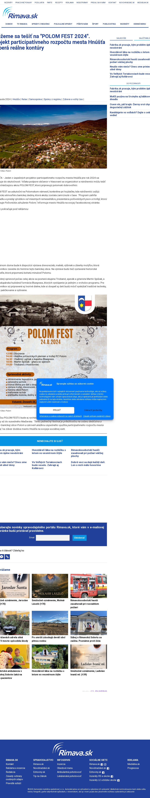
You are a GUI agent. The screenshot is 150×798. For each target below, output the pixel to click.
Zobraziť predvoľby (93, 410)
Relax (24, 99)
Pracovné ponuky (23, 3)
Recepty (59, 3)
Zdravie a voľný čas (73, 99)
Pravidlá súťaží (13, 783)
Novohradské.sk (41, 768)
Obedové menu (65, 768)
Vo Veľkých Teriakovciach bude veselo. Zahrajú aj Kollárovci (47, 465)
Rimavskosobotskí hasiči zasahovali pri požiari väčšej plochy (87, 453)
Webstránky (82, 3)
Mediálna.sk (142, 3)
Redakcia (10, 772)
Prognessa (133, 768)
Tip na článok (40, 776)
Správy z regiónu (41, 24)
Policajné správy (63, 24)
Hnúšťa (16, 99)
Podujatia (39, 3)
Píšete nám (82, 24)
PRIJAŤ (57, 410)
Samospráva (35, 99)
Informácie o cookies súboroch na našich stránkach (61, 416)
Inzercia (61, 764)
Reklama (70, 3)
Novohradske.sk (126, 3)
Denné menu (140, 24)
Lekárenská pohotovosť (69, 776)
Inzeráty (8, 3)
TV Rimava (22, 24)
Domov (9, 24)
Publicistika (109, 24)
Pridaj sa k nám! (98, 3)
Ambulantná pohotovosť (69, 772)
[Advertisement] (50, 497)
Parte (49, 3)
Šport (95, 24)
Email (31, 537)
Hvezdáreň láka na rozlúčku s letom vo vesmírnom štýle (49, 451)
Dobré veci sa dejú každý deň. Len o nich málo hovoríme (88, 464)
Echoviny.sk (39, 772)
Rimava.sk (38, 764)
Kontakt (112, 3)
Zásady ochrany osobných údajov (97, 416)
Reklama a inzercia (15, 768)
